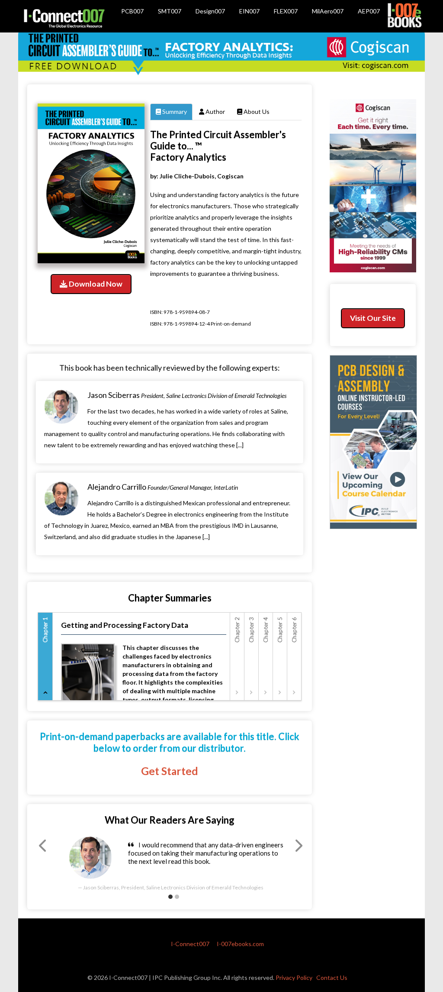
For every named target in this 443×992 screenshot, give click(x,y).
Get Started (169, 771)
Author (214, 111)
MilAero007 (327, 11)
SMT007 (169, 11)
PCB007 (132, 11)
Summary (174, 111)
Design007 (210, 11)
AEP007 (369, 11)
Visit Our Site (373, 318)
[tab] (45, 656)
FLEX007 (286, 11)
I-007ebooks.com (240, 943)
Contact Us (331, 977)
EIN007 (249, 11)
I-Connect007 (190, 943)
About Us (256, 111)
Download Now (94, 283)
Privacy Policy (294, 977)
